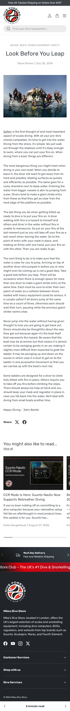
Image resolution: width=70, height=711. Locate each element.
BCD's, (24, 45)
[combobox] (35, 28)
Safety (55, 45)
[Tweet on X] (17, 422)
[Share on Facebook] (24, 422)
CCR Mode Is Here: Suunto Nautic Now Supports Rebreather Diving (31, 497)
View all (8, 448)
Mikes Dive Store (19, 697)
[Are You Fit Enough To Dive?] (65, 706)
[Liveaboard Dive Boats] (5, 706)
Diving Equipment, (39, 45)
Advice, (15, 45)
